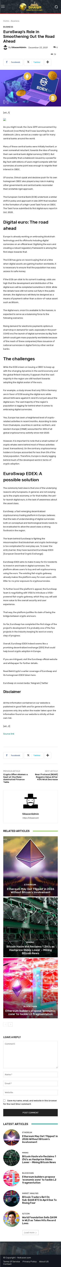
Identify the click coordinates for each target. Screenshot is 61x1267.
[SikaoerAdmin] (5, 47)
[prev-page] (5, 1024)
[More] (47, 62)
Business (15, 21)
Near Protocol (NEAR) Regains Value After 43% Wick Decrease (46, 777)
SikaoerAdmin (18, 47)
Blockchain (30, 1006)
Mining (30, 942)
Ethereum (30, 885)
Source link (8, 734)
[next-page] (10, 1024)
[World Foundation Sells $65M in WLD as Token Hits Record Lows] (11, 1219)
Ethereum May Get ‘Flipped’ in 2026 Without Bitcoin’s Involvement (30, 890)
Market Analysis (30, 1193)
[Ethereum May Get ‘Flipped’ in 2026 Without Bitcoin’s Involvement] (30, 866)
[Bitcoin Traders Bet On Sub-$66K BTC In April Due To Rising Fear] (11, 1198)
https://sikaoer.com (30, 818)
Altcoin (26, 1214)
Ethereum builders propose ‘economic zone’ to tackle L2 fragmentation (30, 1012)
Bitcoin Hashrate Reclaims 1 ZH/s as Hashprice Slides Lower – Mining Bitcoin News (30, 950)
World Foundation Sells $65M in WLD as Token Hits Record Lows (39, 1220)
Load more (29, 1232)
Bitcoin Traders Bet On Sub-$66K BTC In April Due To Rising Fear (39, 1200)
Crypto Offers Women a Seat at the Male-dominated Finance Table (15, 778)
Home (6, 21)
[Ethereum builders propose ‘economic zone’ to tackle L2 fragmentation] (30, 988)
